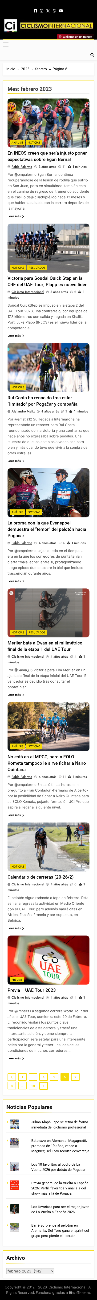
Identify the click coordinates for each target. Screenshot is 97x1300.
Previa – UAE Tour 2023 (32, 990)
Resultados (37, 268)
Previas (17, 980)
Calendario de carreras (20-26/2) (41, 877)
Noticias (34, 142)
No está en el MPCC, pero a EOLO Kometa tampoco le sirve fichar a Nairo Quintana (47, 763)
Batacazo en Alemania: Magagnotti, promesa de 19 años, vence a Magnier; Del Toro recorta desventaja (60, 1146)
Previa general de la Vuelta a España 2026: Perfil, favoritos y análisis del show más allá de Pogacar (59, 1188)
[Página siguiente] (43, 1086)
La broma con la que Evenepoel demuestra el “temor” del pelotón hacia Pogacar (47, 529)
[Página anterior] (12, 1077)
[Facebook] (35, 11)
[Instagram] (42, 11)
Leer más (14, 216)
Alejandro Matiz (23, 411)
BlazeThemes (79, 1293)
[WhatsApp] (54, 11)
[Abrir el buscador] (92, 55)
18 (33, 1086)
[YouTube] (61, 11)
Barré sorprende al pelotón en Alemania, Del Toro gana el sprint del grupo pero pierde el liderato (60, 1230)
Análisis (17, 142)
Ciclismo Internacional (28, 291)
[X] (48, 11)
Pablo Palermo (22, 166)
